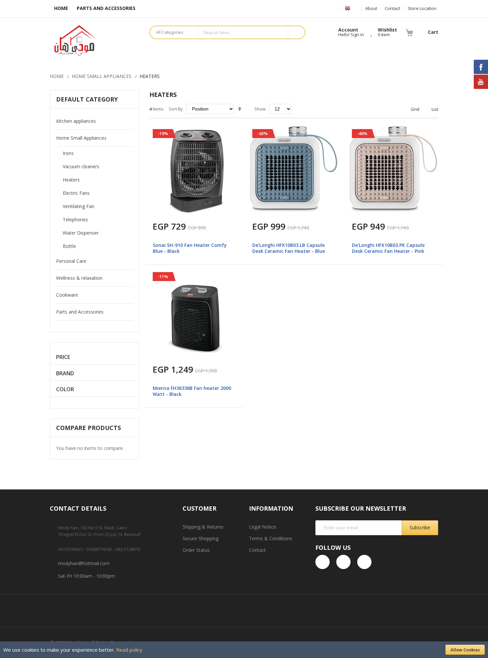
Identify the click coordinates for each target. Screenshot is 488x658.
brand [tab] (65, 373)
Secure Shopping (200, 538)
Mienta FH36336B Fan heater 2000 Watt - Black (192, 391)
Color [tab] (65, 389)
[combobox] (243, 32)
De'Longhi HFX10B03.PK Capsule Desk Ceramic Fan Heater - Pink (388, 248)
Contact (392, 8)
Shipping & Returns (203, 527)
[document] (244, 650)
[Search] (296, 32)
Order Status (196, 550)
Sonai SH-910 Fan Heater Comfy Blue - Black (190, 248)
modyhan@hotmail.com (84, 563)
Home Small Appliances (101, 76)
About (371, 8)
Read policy (129, 649)
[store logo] (94, 40)
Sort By (176, 109)
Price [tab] (63, 357)
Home (57, 76)
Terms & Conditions (270, 538)
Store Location (422, 8)
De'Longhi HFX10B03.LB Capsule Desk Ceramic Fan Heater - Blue (288, 248)
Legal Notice (262, 527)
